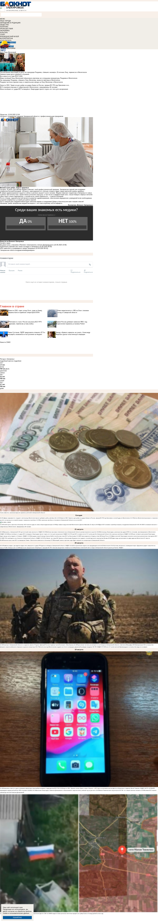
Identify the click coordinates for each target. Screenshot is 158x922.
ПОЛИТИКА (4, 27)
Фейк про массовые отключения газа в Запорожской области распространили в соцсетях (71, 532)
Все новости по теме (7, 76)
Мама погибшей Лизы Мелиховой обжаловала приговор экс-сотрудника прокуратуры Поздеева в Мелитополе (38, 78)
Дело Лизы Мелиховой (8, 52)
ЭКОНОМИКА (5, 31)
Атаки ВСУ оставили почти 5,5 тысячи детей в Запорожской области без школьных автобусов (97, 534)
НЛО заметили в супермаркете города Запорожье (17, 248)
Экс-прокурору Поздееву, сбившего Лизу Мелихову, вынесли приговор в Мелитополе (30, 80)
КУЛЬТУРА (4, 32)
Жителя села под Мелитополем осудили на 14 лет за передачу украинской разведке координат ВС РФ (68, 647)
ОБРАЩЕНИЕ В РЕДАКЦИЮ (10, 23)
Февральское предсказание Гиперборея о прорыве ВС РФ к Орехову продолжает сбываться (45, 547)
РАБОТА (13, 42)
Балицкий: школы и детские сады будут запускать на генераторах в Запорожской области (79, 540)
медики (27, 250)
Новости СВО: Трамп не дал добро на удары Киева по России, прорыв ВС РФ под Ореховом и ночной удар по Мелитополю (95, 518)
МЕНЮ (2, 19)
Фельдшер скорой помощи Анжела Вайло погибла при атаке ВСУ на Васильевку (53, 536)
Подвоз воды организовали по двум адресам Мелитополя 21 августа (130, 538)
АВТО (12, 46)
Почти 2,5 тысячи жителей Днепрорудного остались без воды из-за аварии (126, 647)
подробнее (17, 361)
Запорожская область (7, 250)
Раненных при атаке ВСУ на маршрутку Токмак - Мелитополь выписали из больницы (27, 540)
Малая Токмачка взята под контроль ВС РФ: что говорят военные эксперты (120, 790)
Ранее (20, 270)
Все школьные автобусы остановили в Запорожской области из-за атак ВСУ (60, 520)
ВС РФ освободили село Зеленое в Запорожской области (19, 538)
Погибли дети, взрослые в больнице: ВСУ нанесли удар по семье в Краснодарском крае (28, 524)
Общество (3, 114)
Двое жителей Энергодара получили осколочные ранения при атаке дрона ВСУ (134, 536)
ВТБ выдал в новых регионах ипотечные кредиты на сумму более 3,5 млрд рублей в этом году (76, 913)
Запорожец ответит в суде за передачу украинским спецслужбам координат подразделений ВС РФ (31, 788)
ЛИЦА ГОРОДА (5, 21)
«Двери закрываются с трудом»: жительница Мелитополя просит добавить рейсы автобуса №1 (30, 518)
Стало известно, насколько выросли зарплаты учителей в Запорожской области (22, 512)
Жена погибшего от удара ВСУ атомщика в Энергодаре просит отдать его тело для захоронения (35, 534)
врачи (32, 250)
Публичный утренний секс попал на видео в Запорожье (19, 246)
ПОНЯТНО (17, 918)
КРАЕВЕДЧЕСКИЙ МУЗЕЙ (9, 36)
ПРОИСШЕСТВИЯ (6, 29)
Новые (2, 270)
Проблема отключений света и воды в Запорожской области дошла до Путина (96, 547)
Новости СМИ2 (5, 342)
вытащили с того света (36, 203)
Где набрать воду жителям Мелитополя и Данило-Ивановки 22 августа (76, 524)
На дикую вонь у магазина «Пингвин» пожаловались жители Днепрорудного (27, 245)
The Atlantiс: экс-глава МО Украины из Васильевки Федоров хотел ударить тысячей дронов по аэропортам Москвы (76, 538)
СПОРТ (2, 34)
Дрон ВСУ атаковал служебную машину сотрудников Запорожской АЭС (119, 524)
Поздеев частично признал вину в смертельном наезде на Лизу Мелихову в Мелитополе (31, 82)
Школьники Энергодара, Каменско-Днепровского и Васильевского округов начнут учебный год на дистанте (66, 790)
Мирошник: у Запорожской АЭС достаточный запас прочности (20, 532)
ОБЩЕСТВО (4, 25)
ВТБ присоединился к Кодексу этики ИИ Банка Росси (94, 536)
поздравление (20, 250)
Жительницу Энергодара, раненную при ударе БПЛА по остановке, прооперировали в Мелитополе (128, 532)
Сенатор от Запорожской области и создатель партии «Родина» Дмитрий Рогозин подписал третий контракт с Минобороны (38, 644)
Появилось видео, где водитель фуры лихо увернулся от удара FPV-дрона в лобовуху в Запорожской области (34, 545)
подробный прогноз (6, 361)
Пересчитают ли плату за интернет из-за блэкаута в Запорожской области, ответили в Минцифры (104, 644)
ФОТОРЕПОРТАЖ (6, 38)
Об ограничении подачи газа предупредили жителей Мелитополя (91, 545)
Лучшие (11, 270)
